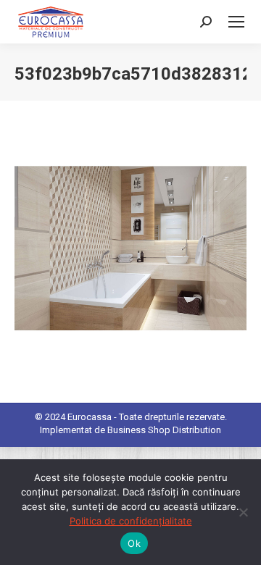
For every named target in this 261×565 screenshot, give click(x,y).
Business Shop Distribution (164, 429)
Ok (134, 543)
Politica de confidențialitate (131, 521)
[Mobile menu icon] (236, 22)
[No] (243, 512)
